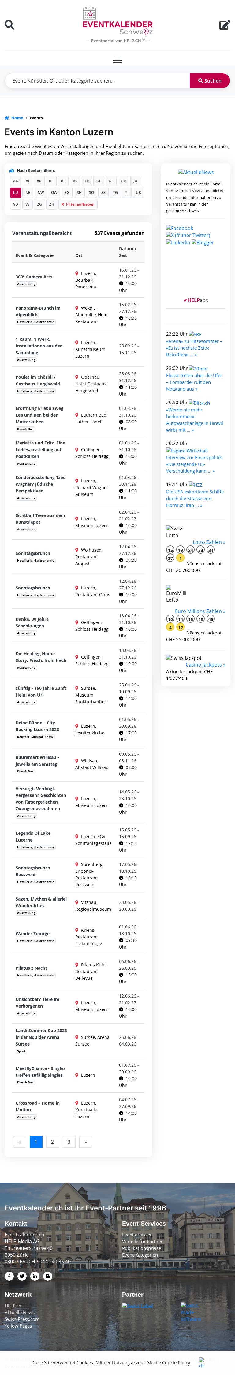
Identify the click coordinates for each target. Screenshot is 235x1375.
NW (41, 192)
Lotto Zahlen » (209, 542)
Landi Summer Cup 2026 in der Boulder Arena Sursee (41, 1037)
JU (135, 181)
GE (98, 181)
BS (75, 181)
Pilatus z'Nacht (31, 968)
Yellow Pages (18, 1326)
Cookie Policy (176, 1362)
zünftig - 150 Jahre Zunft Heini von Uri (41, 691)
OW (54, 192)
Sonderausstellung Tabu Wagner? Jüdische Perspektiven (41, 484)
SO (91, 192)
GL (111, 181)
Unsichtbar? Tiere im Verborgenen (37, 1002)
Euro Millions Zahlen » (200, 611)
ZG (39, 204)
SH (79, 192)
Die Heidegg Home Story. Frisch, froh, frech (41, 657)
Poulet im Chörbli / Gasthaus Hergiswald (38, 380)
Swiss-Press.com (22, 1319)
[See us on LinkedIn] (178, 242)
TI (127, 192)
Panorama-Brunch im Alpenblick (38, 311)
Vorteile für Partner (142, 1241)
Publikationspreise (141, 1248)
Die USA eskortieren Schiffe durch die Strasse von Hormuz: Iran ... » (195, 498)
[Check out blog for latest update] (203, 242)
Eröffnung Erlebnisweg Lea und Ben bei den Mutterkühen (39, 415)
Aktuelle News (20, 1312)
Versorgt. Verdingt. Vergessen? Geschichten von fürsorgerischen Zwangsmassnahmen (41, 799)
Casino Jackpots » (206, 664)
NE (27, 192)
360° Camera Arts (34, 277)
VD (15, 204)
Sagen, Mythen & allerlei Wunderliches (41, 902)
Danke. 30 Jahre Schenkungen (32, 622)
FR (87, 181)
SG (67, 192)
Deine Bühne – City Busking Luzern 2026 (37, 726)
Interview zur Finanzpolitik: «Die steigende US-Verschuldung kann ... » (194, 464)
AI (27, 181)
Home (16, 118)
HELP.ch (13, 1306)
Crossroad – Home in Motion (38, 1106)
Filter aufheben (80, 204)
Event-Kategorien (140, 1255)
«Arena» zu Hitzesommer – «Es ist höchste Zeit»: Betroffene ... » (194, 348)
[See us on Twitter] (188, 235)
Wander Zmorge (33, 933)
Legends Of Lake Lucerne (33, 836)
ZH (51, 204)
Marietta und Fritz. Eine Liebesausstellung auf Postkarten (40, 449)
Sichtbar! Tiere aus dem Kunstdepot (40, 518)
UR (138, 192)
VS (27, 204)
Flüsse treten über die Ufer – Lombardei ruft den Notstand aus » (194, 382)
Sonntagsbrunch (33, 553)
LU (15, 192)
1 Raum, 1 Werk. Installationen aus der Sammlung (39, 345)
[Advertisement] (196, 274)
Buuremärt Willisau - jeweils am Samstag (37, 760)
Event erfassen (137, 1235)
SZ (103, 192)
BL (63, 181)
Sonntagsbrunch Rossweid (33, 871)
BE (51, 181)
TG (115, 192)
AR (39, 181)
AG (15, 181)
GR (123, 181)
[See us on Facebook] (179, 227)
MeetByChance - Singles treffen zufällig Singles (40, 1071)
